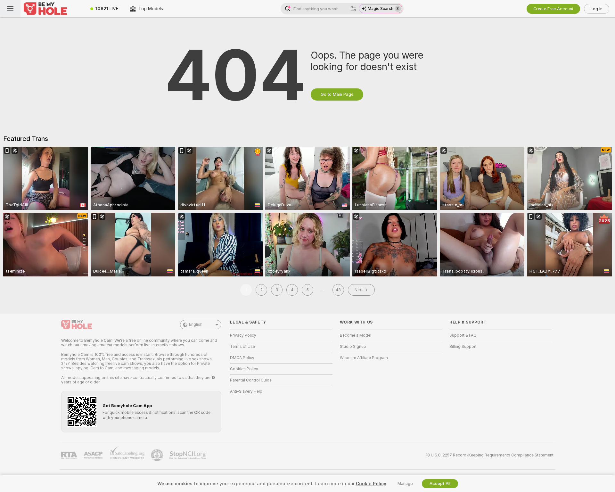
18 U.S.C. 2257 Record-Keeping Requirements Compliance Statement (490, 455)
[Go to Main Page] (52, 8)
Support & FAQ (463, 335)
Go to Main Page (337, 94)
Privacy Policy (243, 335)
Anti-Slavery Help (246, 391)
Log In (597, 8)
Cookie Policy (371, 483)
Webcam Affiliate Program (364, 358)
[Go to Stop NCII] (188, 455)
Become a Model (355, 335)
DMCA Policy (242, 358)
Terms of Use (242, 346)
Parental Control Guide (251, 380)
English (195, 324)
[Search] (353, 8)
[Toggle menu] (10, 8)
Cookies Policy (244, 369)
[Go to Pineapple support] (157, 455)
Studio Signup (353, 346)
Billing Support (463, 346)
